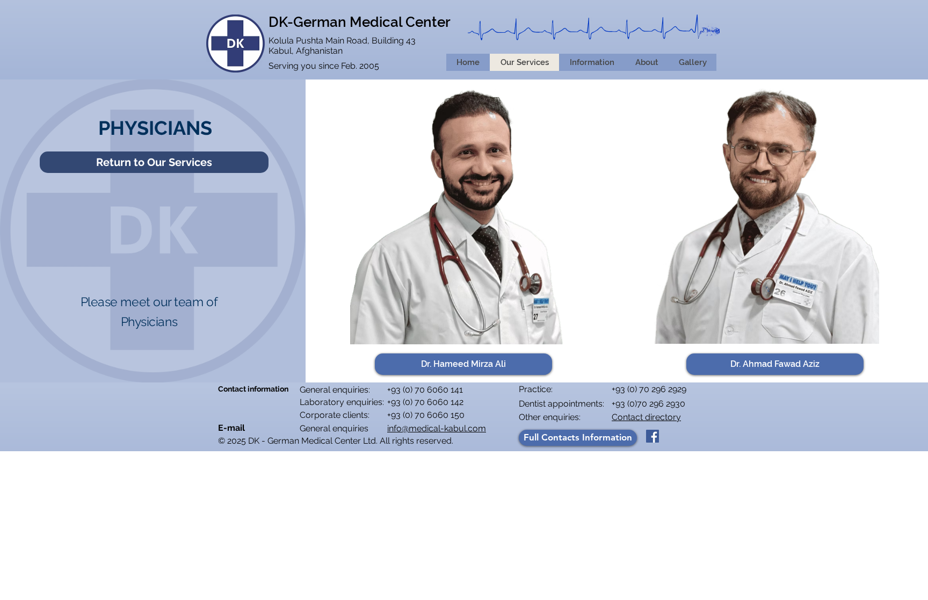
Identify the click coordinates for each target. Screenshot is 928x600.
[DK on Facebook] (652, 436)
